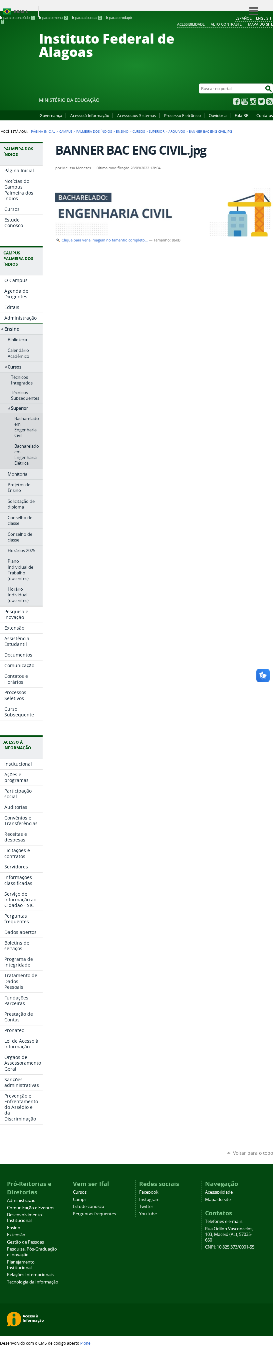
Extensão (16, 1235)
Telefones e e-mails (223, 1221)
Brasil (21, 11)
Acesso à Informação (89, 115)
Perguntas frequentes (94, 1214)
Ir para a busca (86, 18)
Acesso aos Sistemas (136, 115)
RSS (269, 101)
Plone (85, 1343)
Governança (51, 115)
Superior (156, 131)
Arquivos (176, 131)
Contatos (264, 115)
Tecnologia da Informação (32, 1282)
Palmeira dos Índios (94, 131)
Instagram (253, 101)
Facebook (236, 101)
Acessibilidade (219, 1192)
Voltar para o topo (253, 1153)
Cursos (139, 131)
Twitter (261, 101)
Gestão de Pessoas (25, 1242)
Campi (79, 1199)
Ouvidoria (218, 115)
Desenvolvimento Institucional (24, 1217)
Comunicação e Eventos (30, 1208)
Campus (65, 131)
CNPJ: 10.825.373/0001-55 (229, 1247)
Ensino (122, 131)
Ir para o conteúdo (17, 18)
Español (243, 18)
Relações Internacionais (30, 1274)
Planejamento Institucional (21, 1265)
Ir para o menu (53, 18)
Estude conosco (88, 1206)
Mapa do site (218, 1199)
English (263, 18)
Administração (21, 1200)
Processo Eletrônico (182, 115)
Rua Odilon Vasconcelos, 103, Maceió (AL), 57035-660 (229, 1234)
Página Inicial (43, 131)
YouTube (244, 101)
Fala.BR (241, 115)
